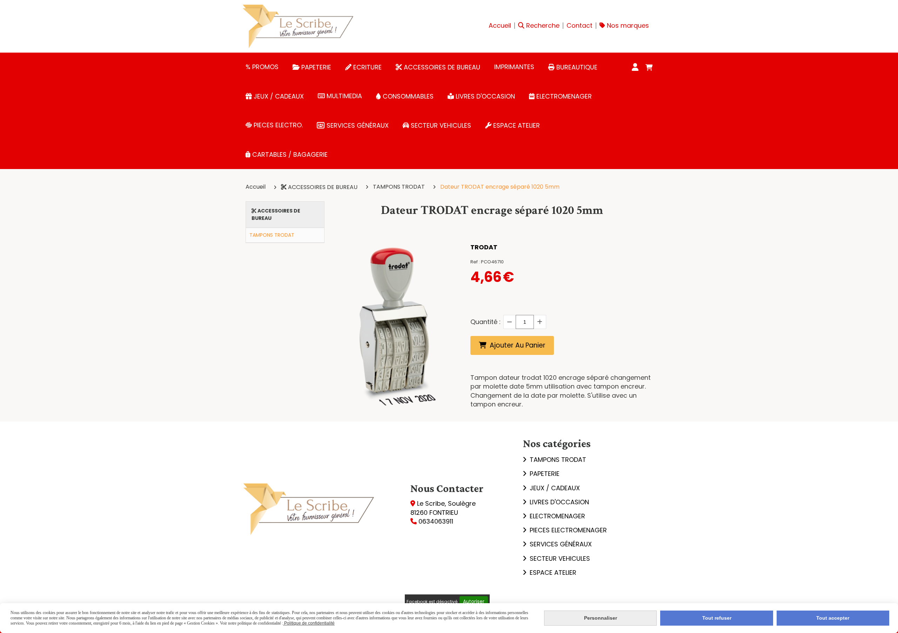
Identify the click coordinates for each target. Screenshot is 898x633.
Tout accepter (832, 618)
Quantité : (485, 321)
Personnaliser (600, 618)
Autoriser (473, 601)
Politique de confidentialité (309, 623)
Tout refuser (716, 618)
